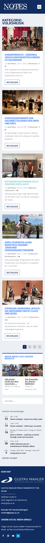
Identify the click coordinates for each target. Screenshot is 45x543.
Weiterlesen (12, 82)
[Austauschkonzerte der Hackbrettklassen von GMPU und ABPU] (22, 102)
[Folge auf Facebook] (3, 536)
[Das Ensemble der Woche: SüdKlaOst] (32, 370)
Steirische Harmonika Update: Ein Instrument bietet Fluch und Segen (22, 311)
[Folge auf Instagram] (8, 536)
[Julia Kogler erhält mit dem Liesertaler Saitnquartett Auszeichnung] (12, 370)
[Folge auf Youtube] (13, 536)
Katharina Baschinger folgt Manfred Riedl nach (22, 182)
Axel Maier (12, 64)
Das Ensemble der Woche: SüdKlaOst (31, 381)
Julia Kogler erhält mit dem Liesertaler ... (11, 381)
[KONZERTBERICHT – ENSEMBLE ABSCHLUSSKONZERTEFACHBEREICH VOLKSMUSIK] (22, 39)
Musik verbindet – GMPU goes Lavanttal (25, 426)
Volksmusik (32, 64)
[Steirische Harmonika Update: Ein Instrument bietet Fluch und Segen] (22, 292)
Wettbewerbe (10, 256)
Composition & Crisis (18, 453)
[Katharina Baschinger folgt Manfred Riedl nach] (22, 166)
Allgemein (32, 188)
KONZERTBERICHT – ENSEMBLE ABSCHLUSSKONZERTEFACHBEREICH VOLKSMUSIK (22, 57)
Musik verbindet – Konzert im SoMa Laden (26, 419)
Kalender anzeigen (9, 458)
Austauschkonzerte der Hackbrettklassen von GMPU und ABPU (22, 120)
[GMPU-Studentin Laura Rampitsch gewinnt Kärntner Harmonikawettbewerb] (22, 226)
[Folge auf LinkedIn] (18, 536)
